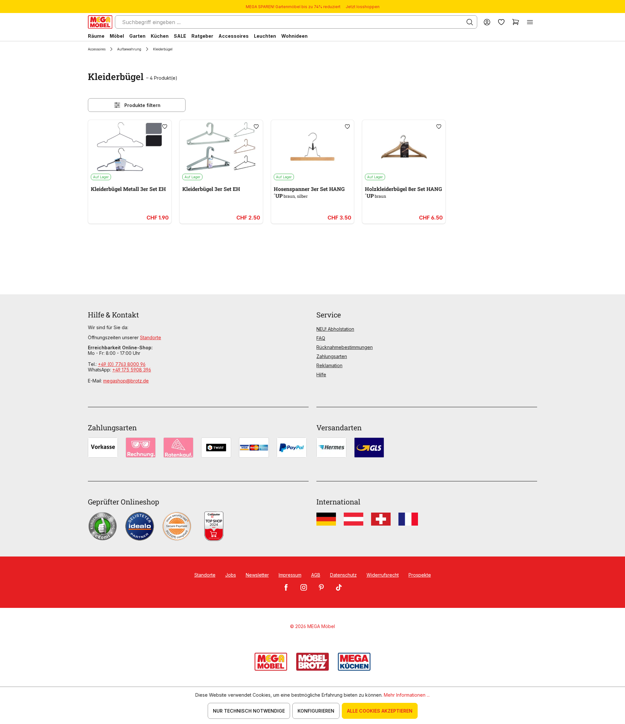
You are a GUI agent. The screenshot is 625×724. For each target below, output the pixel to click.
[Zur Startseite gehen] (100, 22)
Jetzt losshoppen (363, 6)
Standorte (150, 337)
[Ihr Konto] (487, 22)
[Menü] (530, 22)
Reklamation (329, 365)
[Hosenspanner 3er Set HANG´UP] (312, 146)
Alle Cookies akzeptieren (379, 711)
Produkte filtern (142, 105)
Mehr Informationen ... (407, 695)
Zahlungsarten (331, 356)
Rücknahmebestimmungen (344, 347)
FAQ (320, 338)
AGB (315, 575)
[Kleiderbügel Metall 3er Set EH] (129, 146)
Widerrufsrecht (383, 575)
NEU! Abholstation (335, 329)
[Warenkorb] (515, 22)
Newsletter (257, 575)
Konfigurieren (316, 711)
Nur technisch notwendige (249, 711)
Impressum (290, 575)
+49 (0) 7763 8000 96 (122, 364)
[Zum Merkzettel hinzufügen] (165, 126)
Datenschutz (343, 575)
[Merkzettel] (501, 22)
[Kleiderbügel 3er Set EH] (221, 146)
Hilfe (321, 374)
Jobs (230, 575)
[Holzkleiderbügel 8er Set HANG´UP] (403, 146)
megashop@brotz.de (126, 380)
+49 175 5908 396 (131, 369)
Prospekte (420, 575)
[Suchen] (470, 22)
